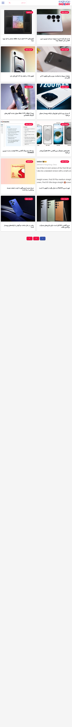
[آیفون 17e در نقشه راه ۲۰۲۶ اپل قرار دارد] (18, 64)
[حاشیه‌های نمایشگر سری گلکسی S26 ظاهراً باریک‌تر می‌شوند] (54, 139)
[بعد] (30, 238)
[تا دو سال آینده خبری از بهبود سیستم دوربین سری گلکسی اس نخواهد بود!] (54, 27)
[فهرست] (3, 2)
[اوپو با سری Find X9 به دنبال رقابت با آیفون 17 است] (54, 176)
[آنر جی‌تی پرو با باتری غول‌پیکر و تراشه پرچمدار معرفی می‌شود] (54, 101)
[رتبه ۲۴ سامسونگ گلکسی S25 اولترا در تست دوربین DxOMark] (18, 139)
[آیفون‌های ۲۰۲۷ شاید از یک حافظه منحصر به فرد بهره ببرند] (18, 27)
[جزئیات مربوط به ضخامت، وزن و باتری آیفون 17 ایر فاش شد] (54, 64)
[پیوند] (64, 2)
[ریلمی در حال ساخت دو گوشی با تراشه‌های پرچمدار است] (18, 213)
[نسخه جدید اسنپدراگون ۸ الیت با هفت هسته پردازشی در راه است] (18, 176)
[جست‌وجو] (9, 3)
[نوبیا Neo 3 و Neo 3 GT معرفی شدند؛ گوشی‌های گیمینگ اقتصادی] (18, 101)
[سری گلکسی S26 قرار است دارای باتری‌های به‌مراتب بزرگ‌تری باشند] (54, 213)
